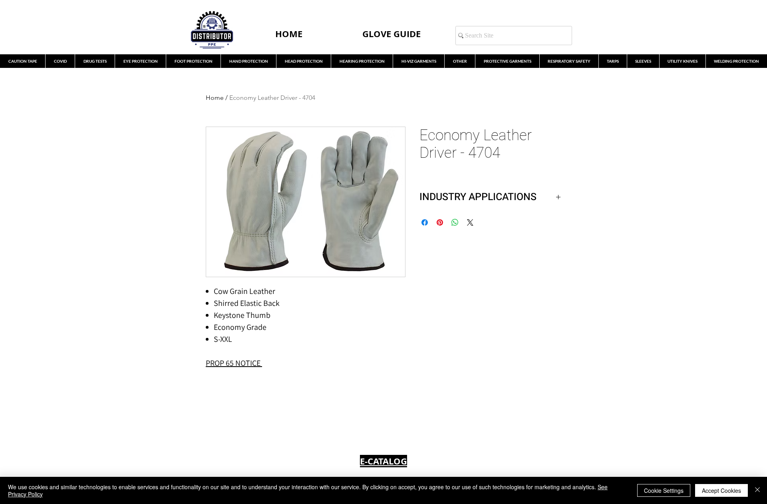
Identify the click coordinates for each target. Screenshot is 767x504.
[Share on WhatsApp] (455, 222)
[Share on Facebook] (424, 222)
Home (215, 97)
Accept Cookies (721, 490)
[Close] (757, 490)
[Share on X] (470, 222)
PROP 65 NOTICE (233, 363)
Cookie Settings (664, 490)
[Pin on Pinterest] (440, 222)
